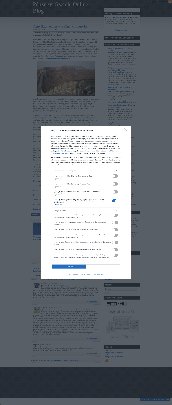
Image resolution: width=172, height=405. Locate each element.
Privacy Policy (99, 275)
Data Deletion (73, 275)
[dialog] (86, 202)
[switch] (115, 176)
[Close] (126, 130)
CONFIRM (69, 266)
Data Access (86, 275)
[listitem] (86, 171)
